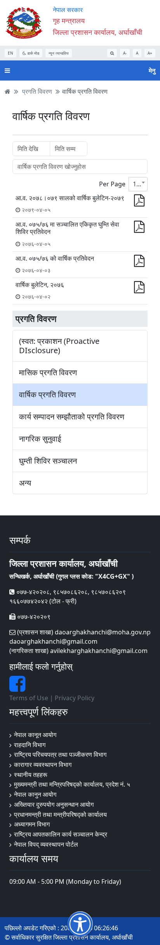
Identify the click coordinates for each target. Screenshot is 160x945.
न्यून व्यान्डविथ (59, 53)
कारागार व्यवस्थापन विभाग (42, 764)
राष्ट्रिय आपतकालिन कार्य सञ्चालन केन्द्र (60, 834)
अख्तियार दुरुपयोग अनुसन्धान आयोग (54, 804)
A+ (150, 53)
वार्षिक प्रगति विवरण (85, 91)
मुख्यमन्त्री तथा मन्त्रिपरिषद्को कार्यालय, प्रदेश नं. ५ (72, 784)
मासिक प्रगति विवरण (48, 372)
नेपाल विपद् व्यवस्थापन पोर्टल (46, 844)
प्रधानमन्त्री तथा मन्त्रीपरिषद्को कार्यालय (60, 814)
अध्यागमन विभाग (32, 824)
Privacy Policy (74, 698)
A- (125, 53)
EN (10, 53)
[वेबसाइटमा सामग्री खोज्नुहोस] (112, 53)
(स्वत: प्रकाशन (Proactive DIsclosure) (59, 346)
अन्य (25, 483)
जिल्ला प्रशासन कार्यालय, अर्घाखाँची (97, 32)
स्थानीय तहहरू (30, 774)
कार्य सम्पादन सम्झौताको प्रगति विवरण (71, 416)
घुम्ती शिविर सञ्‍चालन (48, 461)
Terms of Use (28, 698)
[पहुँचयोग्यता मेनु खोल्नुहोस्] (80, 923)
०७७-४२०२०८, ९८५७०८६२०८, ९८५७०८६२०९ (70, 592)
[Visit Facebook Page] (17, 688)
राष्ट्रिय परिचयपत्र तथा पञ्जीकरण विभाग (60, 754)
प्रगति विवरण (37, 91)
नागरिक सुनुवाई (40, 438)
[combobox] (138, 184)
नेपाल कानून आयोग (35, 734)
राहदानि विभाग (29, 745)
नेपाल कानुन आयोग (35, 794)
